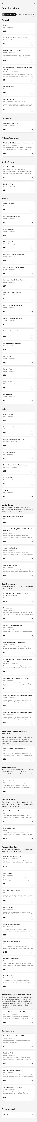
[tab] (9, 14)
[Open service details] (32, 61)
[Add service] (32, 31)
